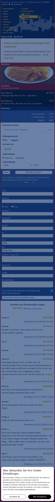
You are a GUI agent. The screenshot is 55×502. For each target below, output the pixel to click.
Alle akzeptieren (39, 497)
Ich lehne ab (14, 497)
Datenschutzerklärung (27, 490)
